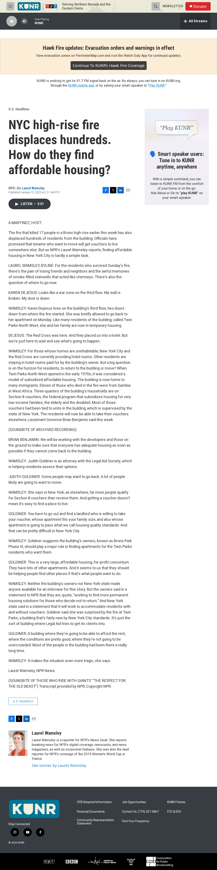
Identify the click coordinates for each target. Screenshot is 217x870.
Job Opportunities (134, 802)
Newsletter (173, 6)
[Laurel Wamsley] (18, 743)
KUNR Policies (176, 802)
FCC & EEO (174, 811)
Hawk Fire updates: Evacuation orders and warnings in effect (108, 48)
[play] (11, 21)
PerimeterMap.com (90, 56)
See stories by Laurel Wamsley (59, 765)
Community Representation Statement (95, 822)
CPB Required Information (94, 802)
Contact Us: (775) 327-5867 (140, 811)
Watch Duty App (135, 56)
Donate (199, 6)
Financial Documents (91, 811)
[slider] (31, 21)
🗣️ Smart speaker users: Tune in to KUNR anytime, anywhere (177, 160)
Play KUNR (157, 85)
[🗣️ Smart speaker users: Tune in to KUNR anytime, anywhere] (176, 127)
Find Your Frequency (135, 821)
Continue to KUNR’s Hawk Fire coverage (109, 65)
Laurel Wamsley (33, 188)
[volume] (24, 21)
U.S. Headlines (18, 109)
